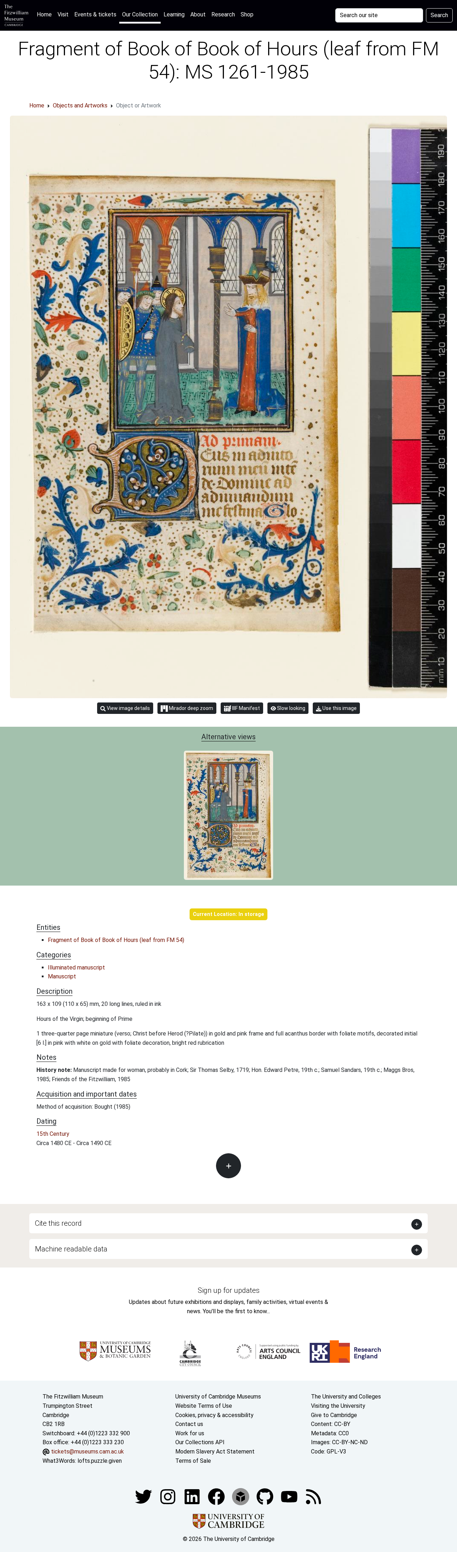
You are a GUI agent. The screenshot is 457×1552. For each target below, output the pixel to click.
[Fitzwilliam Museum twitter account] (144, 1496)
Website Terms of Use (203, 1405)
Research (223, 14)
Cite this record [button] (58, 1223)
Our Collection (140, 14)
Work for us (189, 1433)
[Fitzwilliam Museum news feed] (313, 1496)
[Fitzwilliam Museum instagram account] (168, 1496)
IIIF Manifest (245, 708)
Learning (174, 14)
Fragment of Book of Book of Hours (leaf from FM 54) (116, 940)
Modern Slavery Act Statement (215, 1451)
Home (46, 14)
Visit (63, 14)
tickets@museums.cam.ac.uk (87, 1451)
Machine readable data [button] (71, 1249)
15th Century (52, 1133)
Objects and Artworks (80, 105)
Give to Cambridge (334, 1415)
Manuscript (62, 976)
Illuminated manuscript (76, 967)
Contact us (189, 1424)
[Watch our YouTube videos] (290, 1496)
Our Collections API (200, 1442)
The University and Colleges (346, 1396)
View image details (128, 708)
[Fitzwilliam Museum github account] (265, 1496)
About (198, 14)
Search (439, 15)
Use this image (339, 708)
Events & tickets (95, 14)
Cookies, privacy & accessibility (214, 1415)
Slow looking (290, 708)
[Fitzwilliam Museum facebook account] (193, 1496)
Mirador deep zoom (190, 708)
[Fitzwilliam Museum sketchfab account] (241, 1496)
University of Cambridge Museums (218, 1396)
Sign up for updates (229, 1290)
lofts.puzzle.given (99, 1460)
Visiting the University (338, 1405)
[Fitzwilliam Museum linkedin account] (217, 1496)
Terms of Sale (193, 1460)
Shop (247, 14)
